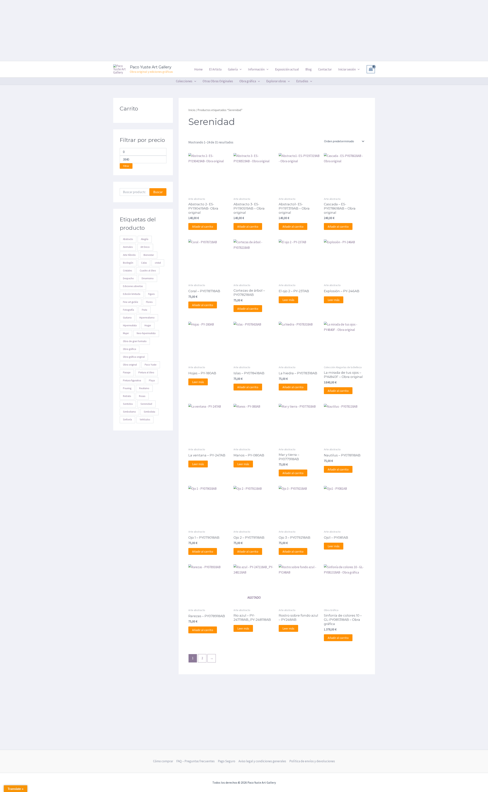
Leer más (288, 300)
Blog (308, 69)
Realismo (144, 388)
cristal (158, 262)
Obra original (130, 364)
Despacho (128, 278)
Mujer (126, 333)
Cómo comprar (163, 761)
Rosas (142, 396)
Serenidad (146, 404)
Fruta (144, 309)
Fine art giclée (130, 302)
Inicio (191, 110)
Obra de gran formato (135, 341)
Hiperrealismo (147, 317)
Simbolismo (129, 412)
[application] (240, 69)
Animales (128, 247)
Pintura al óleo (146, 372)
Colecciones (184, 81)
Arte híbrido (129, 255)
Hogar (147, 325)
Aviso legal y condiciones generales (262, 761)
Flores (149, 302)
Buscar (158, 192)
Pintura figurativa (132, 380)
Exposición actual (287, 69)
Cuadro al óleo (148, 270)
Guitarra (127, 317)
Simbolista (149, 412)
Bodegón (128, 262)
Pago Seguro (226, 761)
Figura (151, 294)
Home (198, 69)
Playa (152, 380)
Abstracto (128, 239)
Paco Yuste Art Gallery (150, 67)
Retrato (127, 396)
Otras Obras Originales (218, 81)
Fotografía (128, 309)
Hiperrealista (130, 325)
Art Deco (145, 247)
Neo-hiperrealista (146, 333)
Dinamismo (148, 278)
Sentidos (128, 404)
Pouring (127, 388)
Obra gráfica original (134, 356)
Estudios (302, 81)
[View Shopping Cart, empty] (371, 69)
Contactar (325, 69)
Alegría (144, 239)
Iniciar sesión (347, 69)
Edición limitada (131, 294)
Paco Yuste (151, 364)
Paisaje (127, 372)
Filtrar (126, 166)
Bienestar (149, 255)
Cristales (127, 270)
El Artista (215, 69)
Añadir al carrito (202, 226)
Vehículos (145, 419)
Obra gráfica (129, 349)
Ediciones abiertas (133, 286)
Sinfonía (127, 419)
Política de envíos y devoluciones (312, 761)
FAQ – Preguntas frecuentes (195, 761)
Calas (144, 262)
